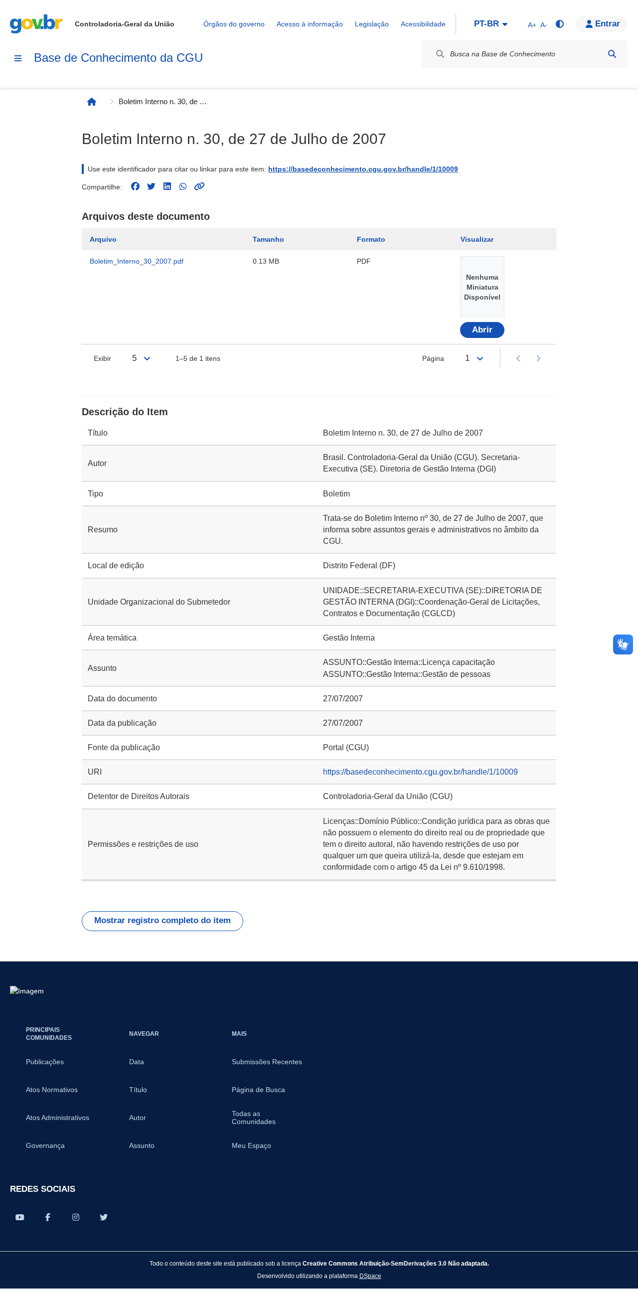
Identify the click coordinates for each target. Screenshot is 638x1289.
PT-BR (486, 23)
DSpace (370, 1276)
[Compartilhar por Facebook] (48, 1217)
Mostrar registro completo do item (162, 920)
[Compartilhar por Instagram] (76, 1217)
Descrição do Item (125, 411)
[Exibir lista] (147, 358)
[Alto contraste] (559, 24)
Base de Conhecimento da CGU (118, 57)
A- (543, 25)
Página (433, 358)
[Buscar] (612, 54)
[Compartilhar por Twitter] (104, 1217)
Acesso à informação (310, 24)
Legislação (372, 24)
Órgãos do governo (234, 24)
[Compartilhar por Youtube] (20, 1217)
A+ (532, 25)
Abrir (482, 329)
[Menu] (18, 58)
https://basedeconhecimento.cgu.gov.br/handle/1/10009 (363, 169)
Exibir (102, 358)
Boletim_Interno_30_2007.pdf (136, 261)
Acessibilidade (423, 24)
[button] (601, 24)
